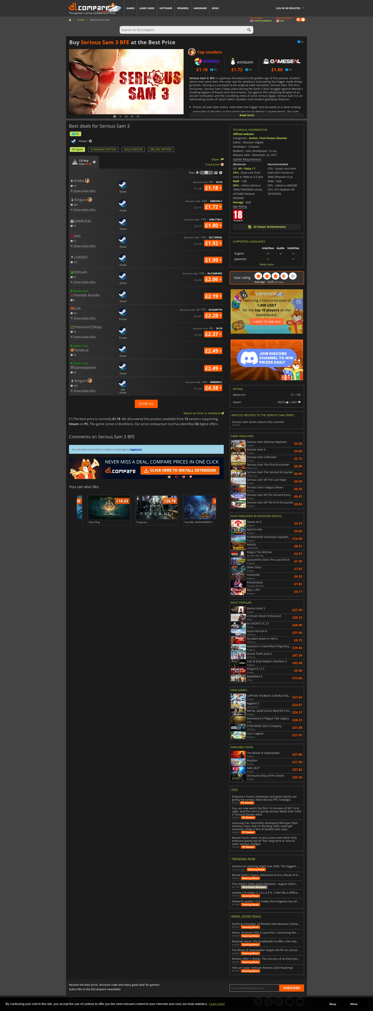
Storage (238, 202)
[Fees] (206, 173)
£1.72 (212, 207)
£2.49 (212, 350)
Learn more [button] (217, 1004)
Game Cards (147, 8)
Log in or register (288, 8)
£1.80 (212, 225)
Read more (247, 115)
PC (77, 134)
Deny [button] (332, 1004)
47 (74, 276)
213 (75, 262)
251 (75, 313)
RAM (236, 181)
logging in (136, 449)
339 (75, 204)
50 (74, 372)
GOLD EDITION (133, 149)
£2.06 (212, 279)
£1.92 (212, 243)
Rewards (183, 8)
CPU (236, 172)
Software (165, 8)
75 (74, 185)
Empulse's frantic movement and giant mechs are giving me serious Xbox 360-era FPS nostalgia (264, 798)
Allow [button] (353, 1004)
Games (130, 8)
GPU (236, 185)
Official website (243, 134)
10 (74, 331)
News (215, 8)
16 (74, 354)
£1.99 (212, 260)
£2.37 (212, 334)
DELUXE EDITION (161, 149)
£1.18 (212, 188)
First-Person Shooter (273, 138)
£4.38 (212, 388)
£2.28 (212, 315)
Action (253, 138)
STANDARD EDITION (103, 149)
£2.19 (212, 296)
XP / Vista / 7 (246, 168)
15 (74, 225)
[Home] (70, 19)
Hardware (200, 8)
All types (77, 149)
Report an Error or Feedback (202, 413)
